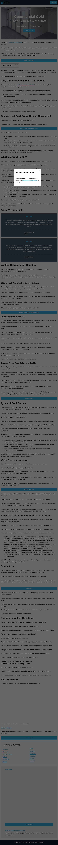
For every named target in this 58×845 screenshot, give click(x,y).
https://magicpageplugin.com (29, 180)
